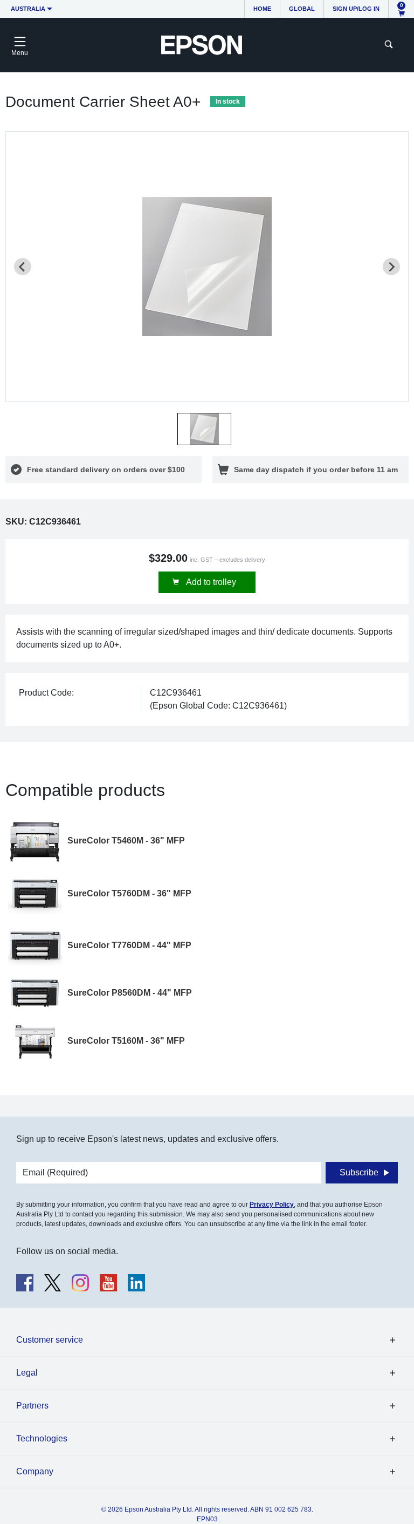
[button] (204, 429)
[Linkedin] (136, 1282)
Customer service (49, 1339)
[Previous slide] (22, 266)
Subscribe (359, 1172)
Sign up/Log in (356, 8)
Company (34, 1471)
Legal (27, 1372)
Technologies (41, 1438)
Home (262, 8)
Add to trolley (210, 582)
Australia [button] (28, 8)
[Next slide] (391, 266)
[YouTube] (108, 1282)
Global (302, 8)
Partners (32, 1405)
